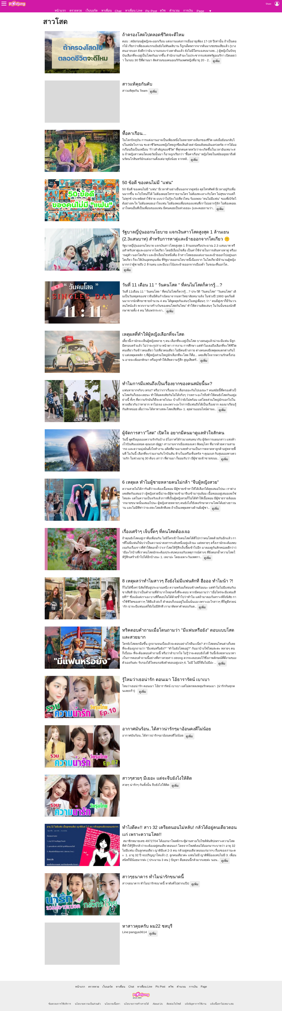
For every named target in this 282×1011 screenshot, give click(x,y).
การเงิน (188, 10)
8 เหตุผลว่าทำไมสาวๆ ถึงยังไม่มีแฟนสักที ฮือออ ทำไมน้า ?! (177, 580)
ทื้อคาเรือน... (134, 133)
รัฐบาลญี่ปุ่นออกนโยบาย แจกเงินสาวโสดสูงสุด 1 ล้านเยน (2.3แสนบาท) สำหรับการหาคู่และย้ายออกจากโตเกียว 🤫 (176, 235)
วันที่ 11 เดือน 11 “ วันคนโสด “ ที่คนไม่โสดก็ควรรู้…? (172, 284)
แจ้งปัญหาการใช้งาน (195, 1004)
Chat (118, 11)
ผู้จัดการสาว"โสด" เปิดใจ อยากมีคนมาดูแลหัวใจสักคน (173, 432)
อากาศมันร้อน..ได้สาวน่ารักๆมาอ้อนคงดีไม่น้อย (166, 728)
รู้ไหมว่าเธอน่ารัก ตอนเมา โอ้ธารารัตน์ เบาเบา (166, 679)
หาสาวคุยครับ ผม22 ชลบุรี (147, 926)
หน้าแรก (60, 10)
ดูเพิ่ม (216, 61)
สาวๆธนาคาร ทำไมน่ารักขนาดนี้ (153, 876)
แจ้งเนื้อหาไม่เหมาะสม (222, 1004)
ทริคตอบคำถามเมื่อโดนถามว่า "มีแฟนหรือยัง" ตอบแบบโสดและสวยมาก (178, 634)
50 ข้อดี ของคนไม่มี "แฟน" (147, 182)
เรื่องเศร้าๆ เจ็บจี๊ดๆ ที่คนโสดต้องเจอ (156, 531)
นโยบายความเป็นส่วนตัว (88, 1004)
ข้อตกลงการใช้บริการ (59, 1004)
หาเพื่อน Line (133, 10)
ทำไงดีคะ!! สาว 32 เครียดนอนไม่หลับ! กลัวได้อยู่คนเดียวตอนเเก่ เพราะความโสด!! (179, 831)
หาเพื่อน (106, 10)
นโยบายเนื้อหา (112, 1004)
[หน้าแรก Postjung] (17, 3)
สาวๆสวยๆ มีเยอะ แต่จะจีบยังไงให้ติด (157, 778)
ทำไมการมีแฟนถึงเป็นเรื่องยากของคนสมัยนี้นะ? (167, 383)
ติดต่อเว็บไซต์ (174, 1004)
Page (200, 11)
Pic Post (151, 11)
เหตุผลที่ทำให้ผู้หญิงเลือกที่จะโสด (153, 334)
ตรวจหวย (76, 10)
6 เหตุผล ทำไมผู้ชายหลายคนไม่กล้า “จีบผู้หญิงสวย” (170, 482)
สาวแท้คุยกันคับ (137, 84)
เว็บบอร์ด (92, 10)
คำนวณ (174, 10)
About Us (158, 1004)
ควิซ (163, 10)
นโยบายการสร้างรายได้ (136, 1004)
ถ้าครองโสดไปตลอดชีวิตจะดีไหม (153, 34)
